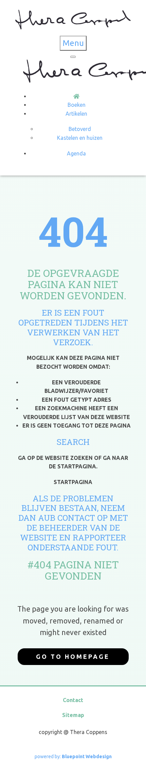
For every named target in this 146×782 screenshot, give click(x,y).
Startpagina (73, 482)
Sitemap (73, 715)
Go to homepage (73, 656)
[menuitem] (76, 96)
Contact (73, 700)
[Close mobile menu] (73, 57)
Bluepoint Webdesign (87, 756)
